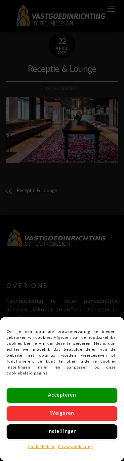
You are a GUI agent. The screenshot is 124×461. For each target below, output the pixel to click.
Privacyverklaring (75, 447)
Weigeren (62, 413)
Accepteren (62, 395)
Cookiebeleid (41, 447)
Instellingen (62, 431)
